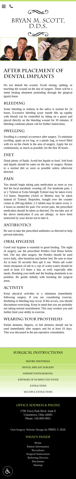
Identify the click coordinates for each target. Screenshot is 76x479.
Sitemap (38, 465)
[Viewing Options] (8, 471)
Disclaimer (38, 461)
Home (38, 442)
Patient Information (38, 446)
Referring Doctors (38, 457)
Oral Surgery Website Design (27, 429)
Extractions (38, 385)
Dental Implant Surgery (38, 367)
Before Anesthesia (38, 361)
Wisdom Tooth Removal (38, 373)
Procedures (38, 450)
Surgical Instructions (38, 353)
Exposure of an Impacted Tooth (38, 379)
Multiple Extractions (38, 391)
